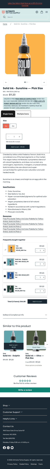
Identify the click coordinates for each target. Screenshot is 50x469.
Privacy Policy (12, 464)
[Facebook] (4, 448)
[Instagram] (8, 448)
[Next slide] (44, 82)
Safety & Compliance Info (13, 315)
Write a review (25, 390)
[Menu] (46, 12)
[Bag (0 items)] (41, 12)
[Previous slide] (6, 82)
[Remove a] (8, 136)
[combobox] (27, 17)
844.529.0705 (10, 438)
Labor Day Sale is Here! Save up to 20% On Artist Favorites (25, 4)
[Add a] (19, 136)
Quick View (36, 347)
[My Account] (36, 12)
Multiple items (23, 114)
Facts (41, 464)
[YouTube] (12, 448)
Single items (8, 114)
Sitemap (34, 464)
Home (5, 24)
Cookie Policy (24, 464)
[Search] (4, 17)
